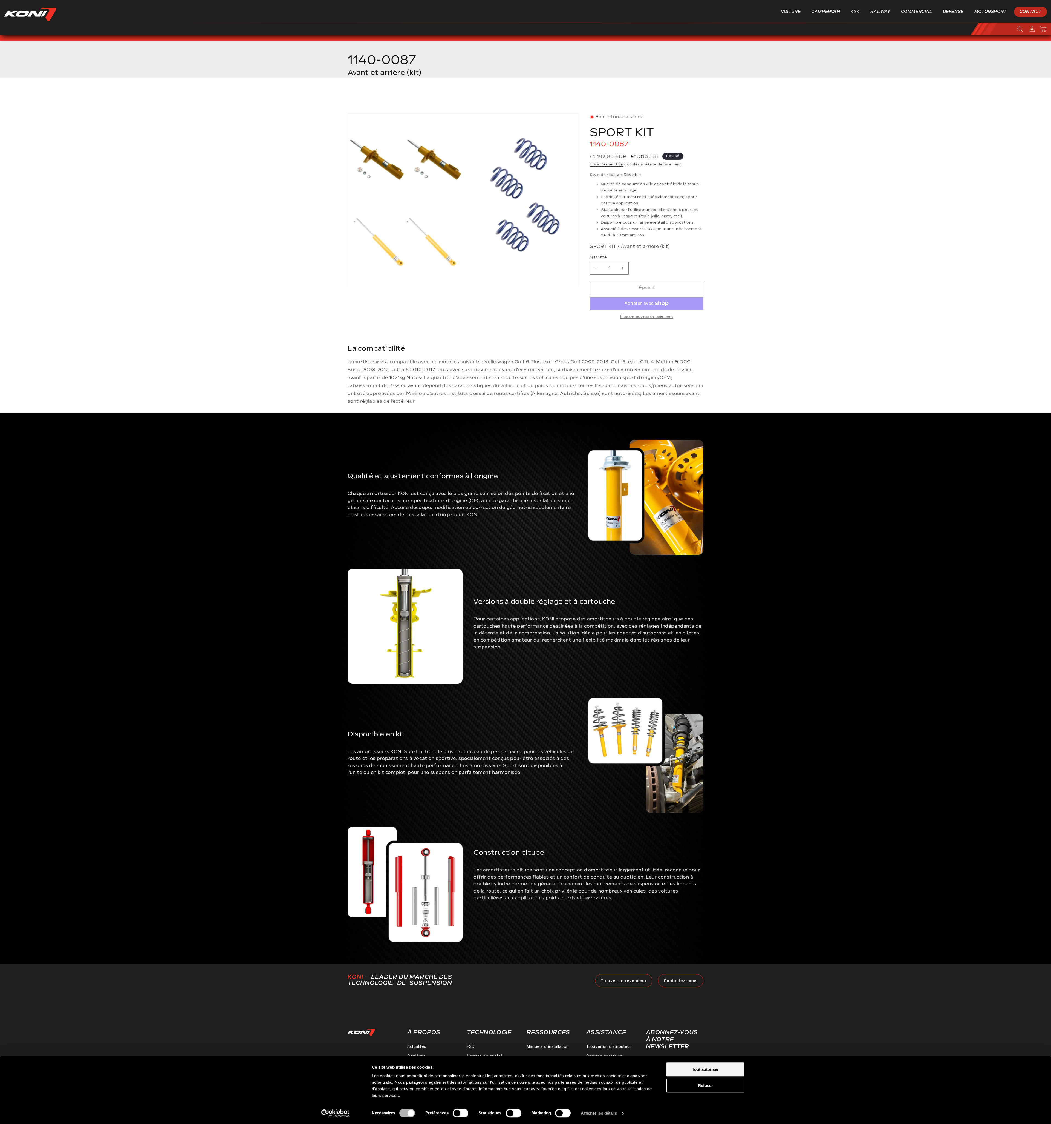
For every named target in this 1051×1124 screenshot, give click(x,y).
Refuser (705, 1085)
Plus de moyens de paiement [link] (646, 316)
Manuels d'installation (548, 1046)
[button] (793, 12)
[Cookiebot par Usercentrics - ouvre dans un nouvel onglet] (335, 1113)
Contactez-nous (681, 980)
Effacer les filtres (676, 97)
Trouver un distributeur (608, 1046)
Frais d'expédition (606, 164)
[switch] (460, 1113)
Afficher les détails (599, 1113)
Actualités (416, 1046)
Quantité (598, 257)
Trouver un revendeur (624, 980)
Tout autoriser (705, 1069)
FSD (471, 1046)
